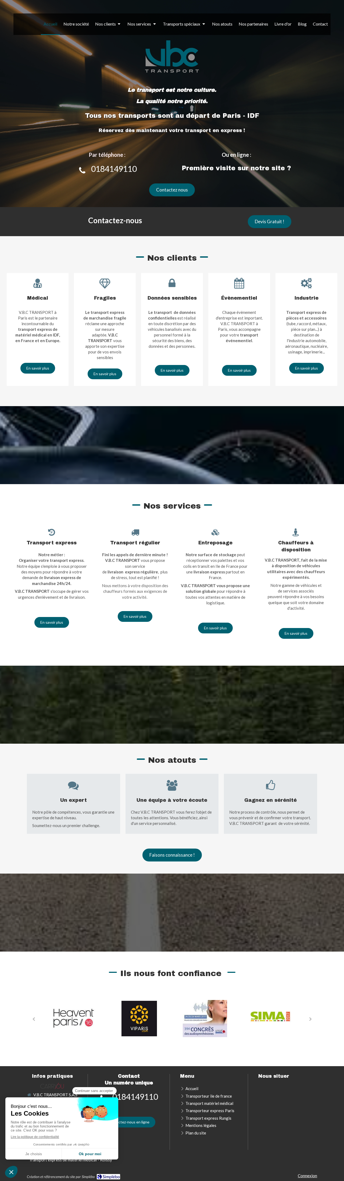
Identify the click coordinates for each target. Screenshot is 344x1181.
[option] (73, 1018)
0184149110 (114, 168)
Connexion (307, 1175)
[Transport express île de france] (52, 1085)
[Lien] (139, 1018)
